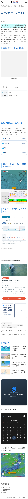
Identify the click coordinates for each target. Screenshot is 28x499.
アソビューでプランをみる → (14, 298)
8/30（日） (13, 220)
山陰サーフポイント (6, 21)
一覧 (21, 310)
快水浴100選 (9, 327)
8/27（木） (13, 217)
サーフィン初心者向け (7, 325)
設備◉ (15, 327)
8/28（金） (21, 217)
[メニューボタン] (25, 2)
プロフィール (6, 487)
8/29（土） (6, 220)
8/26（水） (6, 217)
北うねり (3, 327)
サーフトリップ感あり (18, 325)
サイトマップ (6, 492)
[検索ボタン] (2, 2)
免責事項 (5, 490)
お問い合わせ (6, 489)
